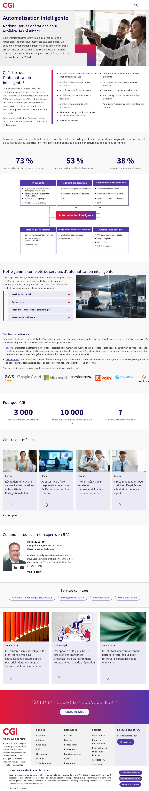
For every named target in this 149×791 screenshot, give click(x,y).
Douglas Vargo (36, 541)
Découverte (18, 301)
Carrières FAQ (98, 759)
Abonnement (125, 742)
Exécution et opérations (24, 317)
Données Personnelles (98, 741)
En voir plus (10, 515)
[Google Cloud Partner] (29, 377)
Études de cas (70, 744)
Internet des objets (127, 597)
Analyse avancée (101, 597)
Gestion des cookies (18, 788)
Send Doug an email (21, 567)
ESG (38, 749)
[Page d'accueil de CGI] (8, 5)
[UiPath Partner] (104, 378)
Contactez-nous (74, 711)
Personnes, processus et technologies (31, 309)
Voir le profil (34, 571)
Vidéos (67, 758)
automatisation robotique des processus (28, 95)
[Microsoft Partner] (55, 378)
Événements (70, 749)
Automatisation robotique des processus (32, 597)
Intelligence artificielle (72, 597)
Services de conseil (21, 294)
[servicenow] (81, 377)
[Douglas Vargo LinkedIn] (15, 567)
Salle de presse (43, 763)
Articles (68, 735)
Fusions (40, 758)
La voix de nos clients (53, 139)
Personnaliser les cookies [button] (130, 778)
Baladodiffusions (72, 753)
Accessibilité (98, 735)
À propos (40, 735)
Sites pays (41, 744)
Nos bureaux (42, 753)
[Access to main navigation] (144, 5)
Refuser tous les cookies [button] (130, 784)
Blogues (68, 739)
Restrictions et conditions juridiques (99, 752)
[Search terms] (136, 5)
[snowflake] (124, 377)
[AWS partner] (9, 378)
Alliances (40, 739)
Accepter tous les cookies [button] (130, 773)
